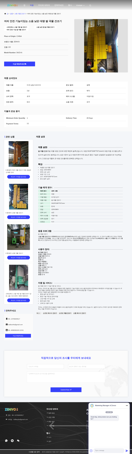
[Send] (126, 450)
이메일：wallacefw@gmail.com (17, 419)
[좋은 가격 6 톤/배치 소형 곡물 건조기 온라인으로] (18, 196)
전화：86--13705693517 (15, 415)
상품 (11, 13)
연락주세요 (59, 5)
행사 (70, 5)
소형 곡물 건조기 (20, 13)
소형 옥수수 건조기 (79, 313)
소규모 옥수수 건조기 (50, 313)
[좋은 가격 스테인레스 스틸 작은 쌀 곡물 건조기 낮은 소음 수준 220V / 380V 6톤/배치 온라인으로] (18, 277)
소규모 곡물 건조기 (65, 313)
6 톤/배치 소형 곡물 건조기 (14, 213)
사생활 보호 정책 (34, 452)
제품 (32, 5)
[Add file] (91, 450)
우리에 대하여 (44, 5)
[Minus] (127, 405)
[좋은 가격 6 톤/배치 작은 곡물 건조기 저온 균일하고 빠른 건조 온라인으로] (18, 154)
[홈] (12, 5)
